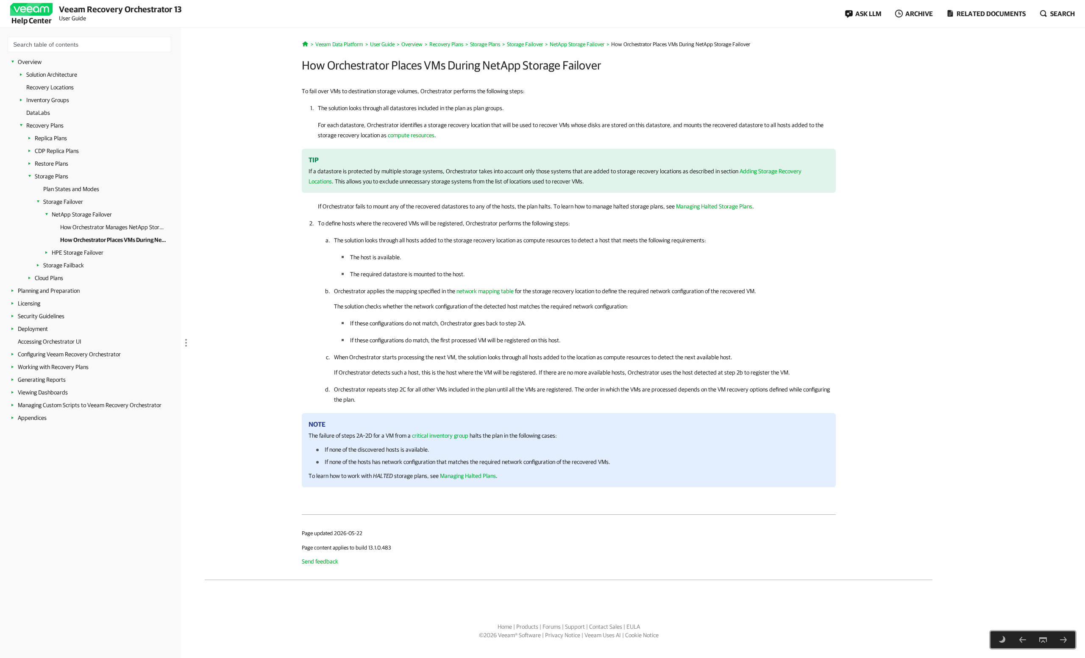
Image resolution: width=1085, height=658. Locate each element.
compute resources (411, 135)
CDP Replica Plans (57, 150)
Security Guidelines (41, 316)
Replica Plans (51, 138)
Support (575, 626)
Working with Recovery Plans (53, 367)
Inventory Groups (47, 100)
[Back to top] (1043, 640)
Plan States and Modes (71, 189)
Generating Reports (42, 379)
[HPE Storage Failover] (1063, 640)
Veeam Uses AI (602, 635)
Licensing (29, 303)
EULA (633, 626)
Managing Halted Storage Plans (714, 206)
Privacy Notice (562, 635)
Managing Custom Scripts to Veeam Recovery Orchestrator (89, 405)
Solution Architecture (51, 74)
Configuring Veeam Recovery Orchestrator (69, 354)
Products (527, 626)
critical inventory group (440, 435)
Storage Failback (63, 265)
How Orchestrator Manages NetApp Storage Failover (113, 227)
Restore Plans (51, 163)
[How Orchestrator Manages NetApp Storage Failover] (1023, 640)
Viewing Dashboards (43, 392)
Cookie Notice (642, 635)
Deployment (33, 328)
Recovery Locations (50, 87)
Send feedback (320, 561)
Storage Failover (63, 201)
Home (505, 626)
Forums (551, 626)
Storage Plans (51, 176)
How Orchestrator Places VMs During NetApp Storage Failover (113, 239)
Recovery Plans (45, 125)
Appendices (32, 417)
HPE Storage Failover (77, 252)
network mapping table (485, 291)
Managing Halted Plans (468, 475)
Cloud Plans (49, 278)
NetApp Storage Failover (82, 214)
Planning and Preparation (49, 290)
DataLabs (38, 112)
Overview (30, 61)
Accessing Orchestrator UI (49, 341)
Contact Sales (605, 626)
